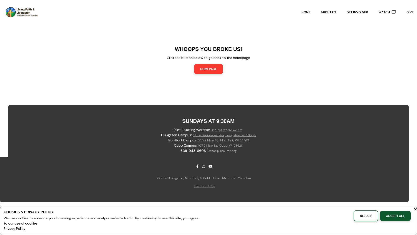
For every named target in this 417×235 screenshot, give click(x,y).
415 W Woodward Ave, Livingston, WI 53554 (224, 135)
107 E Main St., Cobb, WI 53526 (220, 146)
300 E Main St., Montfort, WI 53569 (223, 140)
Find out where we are (226, 130)
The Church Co (204, 186)
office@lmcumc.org (222, 151)
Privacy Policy (14, 228)
